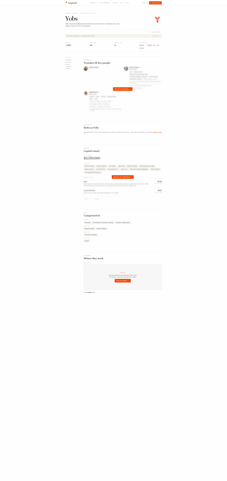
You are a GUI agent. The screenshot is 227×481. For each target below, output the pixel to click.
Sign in (145, 2)
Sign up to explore (123, 280)
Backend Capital (89, 228)
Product (93, 2)
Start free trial (156, 2)
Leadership (68, 60)
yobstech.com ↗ (156, 32)
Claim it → (156, 36)
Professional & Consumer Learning (103, 222)
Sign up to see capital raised (123, 177)
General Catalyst (101, 228)
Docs (127, 2)
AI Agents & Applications (123, 222)
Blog (121, 2)
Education (87, 222)
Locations (67, 68)
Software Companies (91, 234)
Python (87, 241)
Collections (68, 66)
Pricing (115, 2)
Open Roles (68, 62)
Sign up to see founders (123, 89)
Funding (67, 64)
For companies (105, 2)
